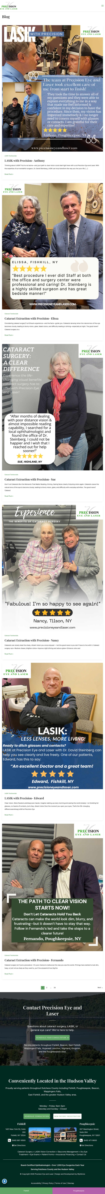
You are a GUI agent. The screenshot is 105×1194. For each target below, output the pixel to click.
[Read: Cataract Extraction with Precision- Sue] (52, 407)
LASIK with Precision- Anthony (25, 160)
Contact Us (81, 1154)
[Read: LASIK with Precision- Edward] (52, 726)
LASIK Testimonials (11, 156)
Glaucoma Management (68, 1152)
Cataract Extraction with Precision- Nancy (32, 640)
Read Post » (9, 174)
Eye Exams (35, 1154)
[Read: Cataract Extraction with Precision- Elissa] (52, 246)
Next (100, 987)
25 (55, 988)
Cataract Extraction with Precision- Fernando (34, 960)
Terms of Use (60, 1183)
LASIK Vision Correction (45, 1152)
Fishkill (26, 1191)
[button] (52, 1037)
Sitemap (70, 1183)
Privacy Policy (48, 1183)
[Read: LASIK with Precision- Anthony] (52, 88)
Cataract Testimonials (11, 313)
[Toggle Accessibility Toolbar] (4, 1181)
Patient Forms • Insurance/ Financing (58, 1154)
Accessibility (36, 1183)
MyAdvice (81, 1174)
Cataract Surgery (25, 1152)
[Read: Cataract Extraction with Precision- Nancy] (52, 568)
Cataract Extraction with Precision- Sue (30, 479)
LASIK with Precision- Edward (24, 798)
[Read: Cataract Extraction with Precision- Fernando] (52, 887)
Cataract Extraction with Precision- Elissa (31, 318)
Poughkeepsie (78, 1191)
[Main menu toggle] (102, 5)
